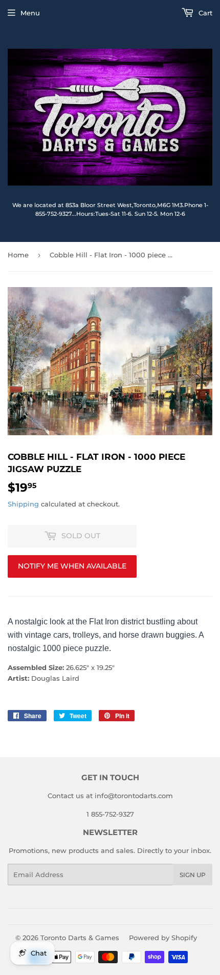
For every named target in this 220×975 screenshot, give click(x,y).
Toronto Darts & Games (79, 937)
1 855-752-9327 (110, 814)
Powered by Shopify (163, 937)
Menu (30, 13)
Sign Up (193, 875)
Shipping (23, 504)
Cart (204, 13)
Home (18, 255)
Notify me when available (72, 566)
